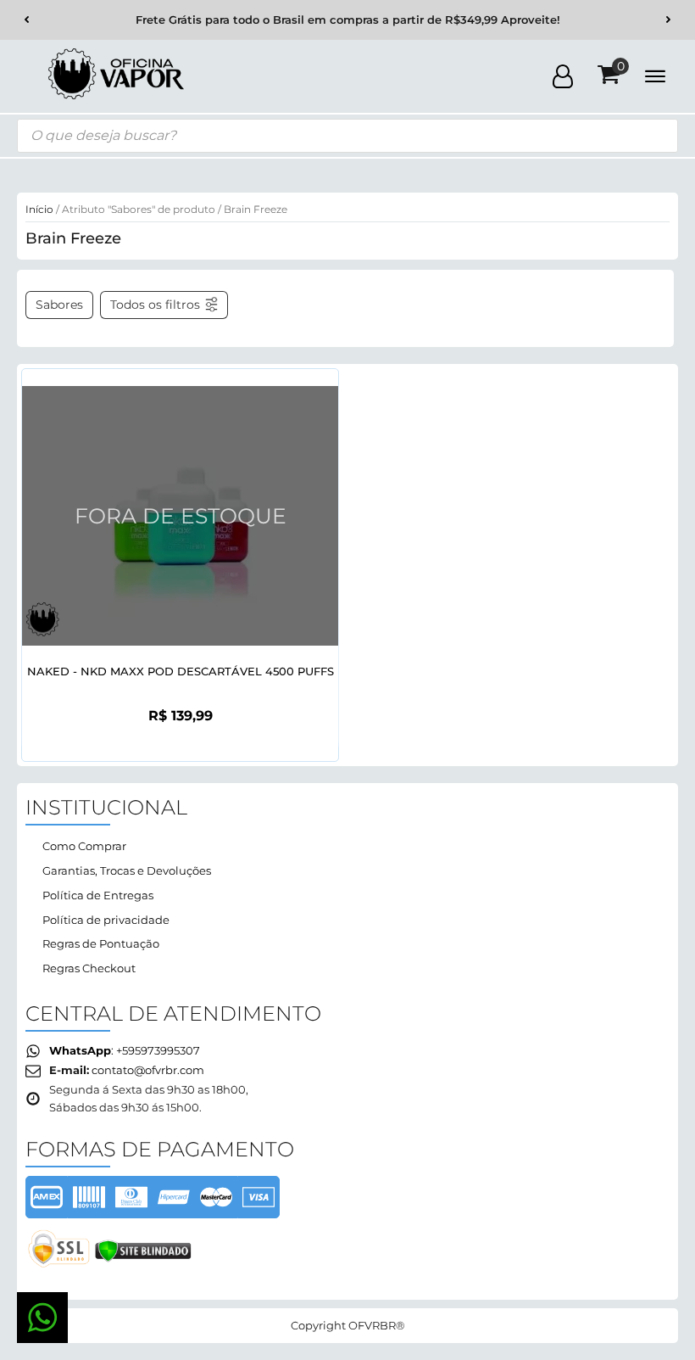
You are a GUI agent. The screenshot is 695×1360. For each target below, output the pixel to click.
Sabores (59, 304)
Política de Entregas (97, 895)
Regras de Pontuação (100, 943)
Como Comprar (84, 846)
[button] (26, 20)
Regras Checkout (89, 968)
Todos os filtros (155, 304)
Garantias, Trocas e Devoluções (126, 870)
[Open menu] (655, 76)
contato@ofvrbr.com (148, 1070)
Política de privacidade (106, 919)
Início (39, 209)
